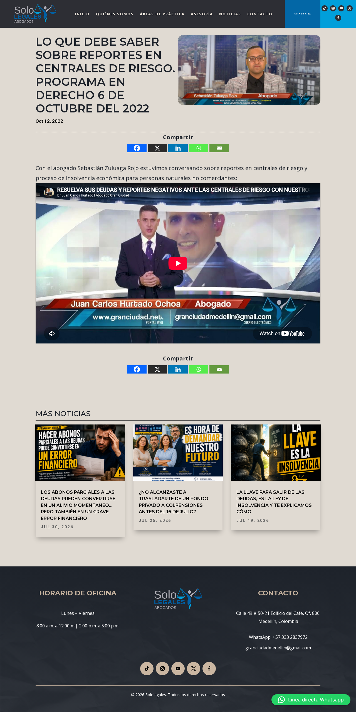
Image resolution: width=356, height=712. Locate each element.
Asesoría (202, 13)
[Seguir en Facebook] (338, 18)
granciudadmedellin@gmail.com (278, 648)
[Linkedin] (178, 148)
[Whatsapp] (198, 148)
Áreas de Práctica (162, 13)
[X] (157, 148)
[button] (310, 699)
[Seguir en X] (350, 8)
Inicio (82, 13)
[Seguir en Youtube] (341, 8)
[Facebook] (137, 148)
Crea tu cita (303, 14)
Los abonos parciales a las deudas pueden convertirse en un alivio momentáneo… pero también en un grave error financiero (78, 505)
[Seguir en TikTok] (325, 8)
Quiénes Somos (115, 13)
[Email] (219, 148)
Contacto (260, 13)
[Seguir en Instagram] (333, 8)
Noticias (230, 13)
